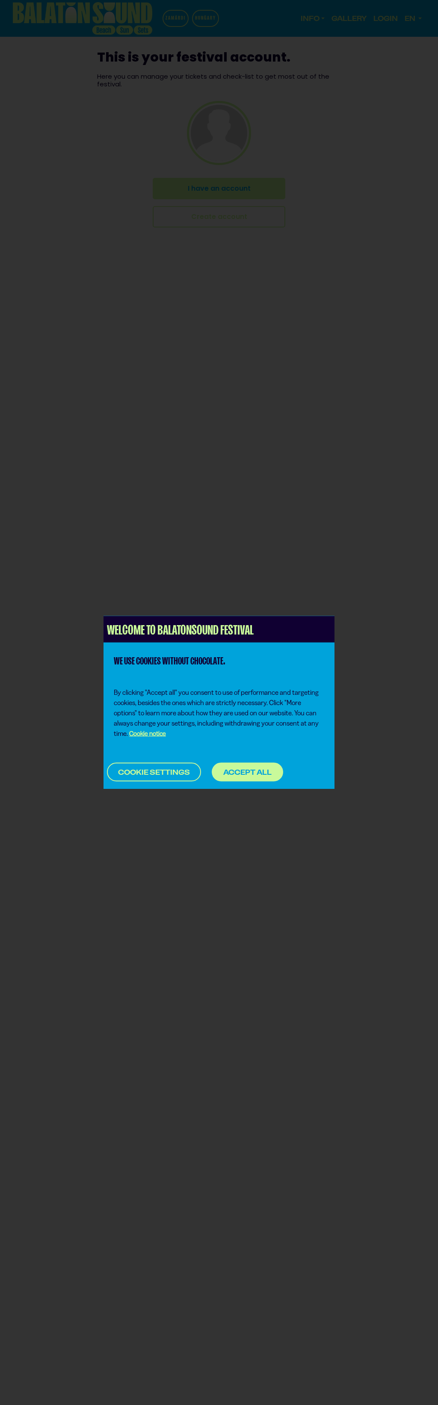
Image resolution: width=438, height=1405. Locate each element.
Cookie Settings (154, 772)
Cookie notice (147, 733)
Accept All (247, 771)
